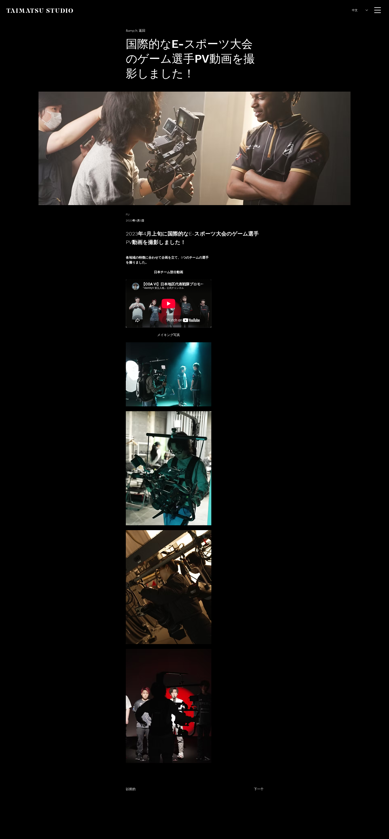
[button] (377, 10)
